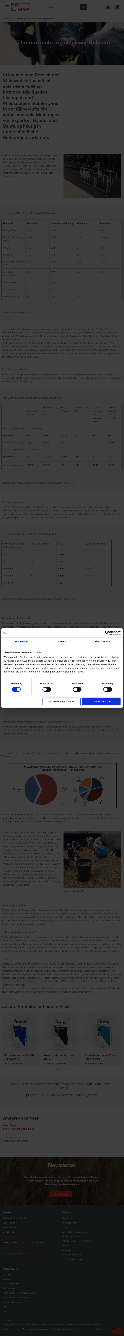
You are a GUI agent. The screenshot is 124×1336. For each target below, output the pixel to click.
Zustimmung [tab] (21, 641)
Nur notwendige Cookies (61, 701)
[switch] (46, 689)
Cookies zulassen (101, 701)
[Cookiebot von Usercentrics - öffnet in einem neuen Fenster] (107, 632)
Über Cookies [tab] (102, 641)
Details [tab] (62, 641)
